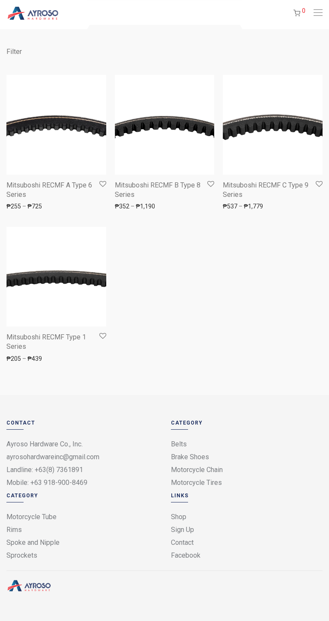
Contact (182, 542)
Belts (179, 444)
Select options (21, 205)
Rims (14, 530)
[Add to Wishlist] (102, 184)
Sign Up (182, 530)
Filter (14, 52)
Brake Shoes (190, 457)
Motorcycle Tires (196, 482)
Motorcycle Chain (197, 470)
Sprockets (21, 555)
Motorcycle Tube (31, 517)
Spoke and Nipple (33, 542)
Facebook (185, 555)
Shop (178, 517)
